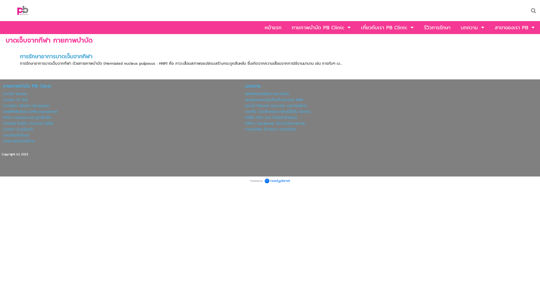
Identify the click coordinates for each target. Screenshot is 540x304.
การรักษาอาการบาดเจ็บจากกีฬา (56, 56)
